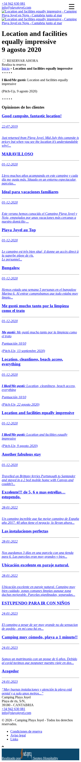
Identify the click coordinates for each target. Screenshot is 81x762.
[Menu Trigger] (71, 6)
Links (14, 739)
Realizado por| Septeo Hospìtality (30, 758)
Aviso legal (18, 735)
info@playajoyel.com (16, 7)
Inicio (6, 68)
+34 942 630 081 (13, 3)
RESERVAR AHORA (22, 61)
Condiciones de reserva (26, 731)
